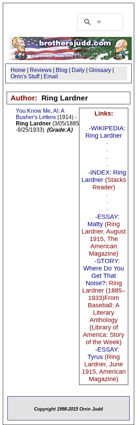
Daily (78, 70)
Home (18, 70)
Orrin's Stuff (25, 76)
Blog (61, 70)
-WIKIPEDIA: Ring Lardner (105, 132)
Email (51, 76)
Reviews (41, 70)
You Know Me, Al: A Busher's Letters (40, 114)
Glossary (100, 70)
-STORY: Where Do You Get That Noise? (103, 272)
